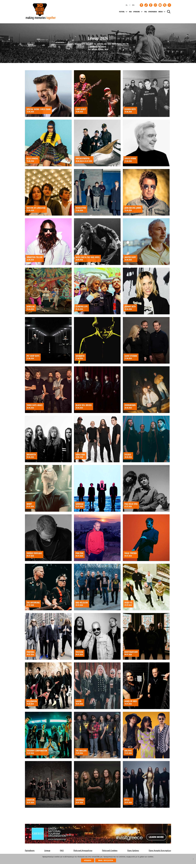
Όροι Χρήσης (133, 850)
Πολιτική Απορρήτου (83, 850)
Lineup (47, 850)
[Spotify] (169, 5)
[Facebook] (150, 5)
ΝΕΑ (130, 12)
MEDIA (160, 12)
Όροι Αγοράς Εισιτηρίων (160, 850)
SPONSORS (136, 12)
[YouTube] (160, 5)
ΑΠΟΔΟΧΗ (87, 860)
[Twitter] (164, 5)
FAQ (145, 12)
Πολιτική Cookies (109, 850)
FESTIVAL (122, 12)
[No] (193, 859)
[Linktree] (141, 5)
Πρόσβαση (29, 850)
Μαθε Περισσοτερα (105, 860)
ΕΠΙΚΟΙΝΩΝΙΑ (152, 12)
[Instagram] (155, 5)
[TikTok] (146, 5)
